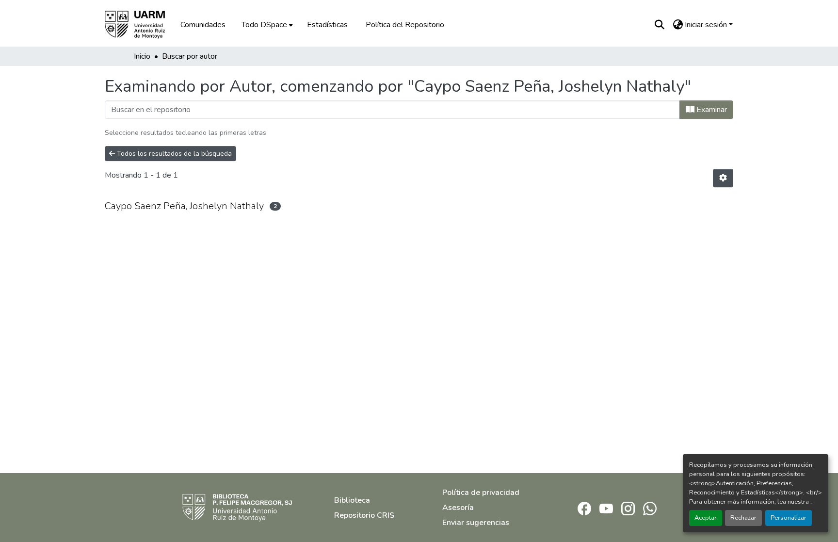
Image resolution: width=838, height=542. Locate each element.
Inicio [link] (142, 56)
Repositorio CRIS (364, 515)
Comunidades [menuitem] (203, 24)
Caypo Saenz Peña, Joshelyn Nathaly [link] (184, 206)
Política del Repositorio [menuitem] (405, 24)
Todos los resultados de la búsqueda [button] (173, 153)
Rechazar (743, 517)
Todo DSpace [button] (264, 24)
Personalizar (788, 517)
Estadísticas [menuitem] (327, 24)
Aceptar (705, 517)
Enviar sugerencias (475, 522)
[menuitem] (266, 25)
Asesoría (458, 507)
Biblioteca (352, 500)
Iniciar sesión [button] (707, 24)
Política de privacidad (480, 492)
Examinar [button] (710, 109)
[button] (141, 25)
